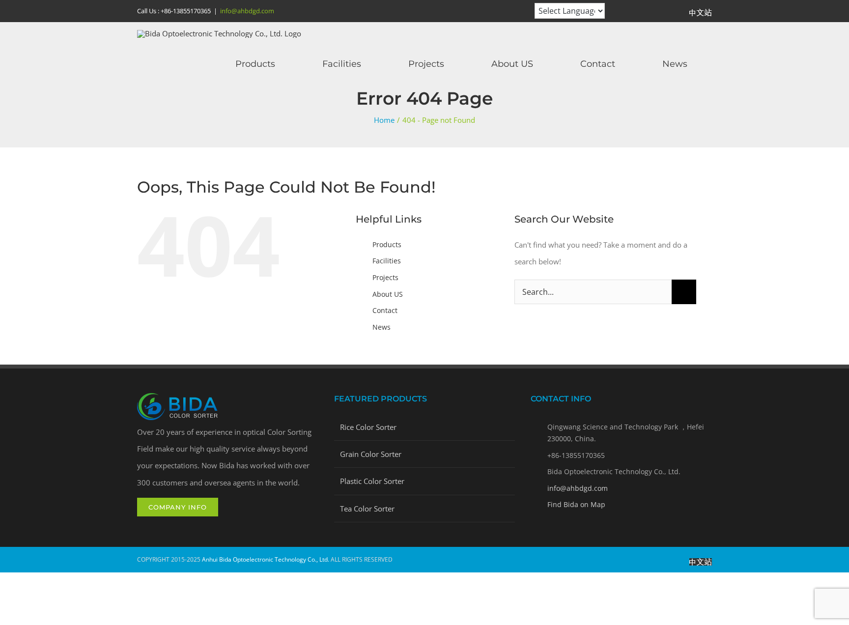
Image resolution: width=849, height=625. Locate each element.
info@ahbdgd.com (247, 10)
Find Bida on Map (576, 504)
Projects (385, 277)
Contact (384, 310)
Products (386, 244)
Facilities (386, 260)
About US (387, 294)
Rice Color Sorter (368, 427)
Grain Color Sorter (370, 454)
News (381, 327)
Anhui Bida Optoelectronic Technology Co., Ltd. (265, 559)
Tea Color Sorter (367, 508)
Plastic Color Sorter (372, 481)
